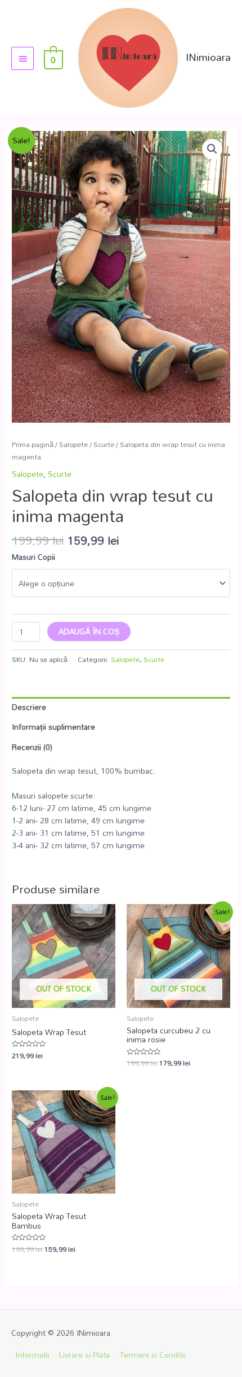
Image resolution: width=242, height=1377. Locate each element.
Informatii (32, 1354)
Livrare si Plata (84, 1354)
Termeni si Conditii (153, 1354)
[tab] (121, 707)
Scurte (103, 444)
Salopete (73, 444)
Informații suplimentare (53, 726)
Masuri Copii (33, 556)
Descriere (29, 706)
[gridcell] (121, 820)
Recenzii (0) (32, 747)
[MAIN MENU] (22, 58)
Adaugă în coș (89, 631)
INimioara (208, 57)
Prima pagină (32, 444)
